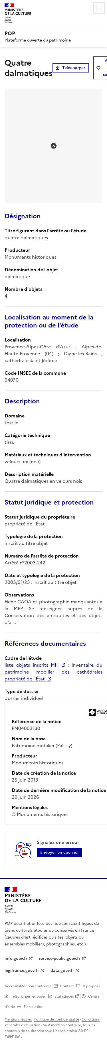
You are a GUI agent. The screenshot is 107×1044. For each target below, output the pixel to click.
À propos (90, 986)
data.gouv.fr (62, 971)
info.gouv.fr (16, 958)
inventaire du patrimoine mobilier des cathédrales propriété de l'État (53, 672)
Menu (99, 8)
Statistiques (64, 996)
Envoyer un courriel (59, 852)
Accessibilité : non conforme (28, 986)
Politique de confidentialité (56, 1019)
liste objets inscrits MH (32, 665)
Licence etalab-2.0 (68, 1030)
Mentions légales (18, 1019)
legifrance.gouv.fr (22, 971)
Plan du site (33, 1006)
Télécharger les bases (28, 996)
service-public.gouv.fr (59, 958)
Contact (67, 986)
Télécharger (73, 68)
